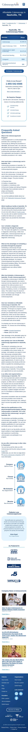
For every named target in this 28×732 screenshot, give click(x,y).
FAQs (3, 688)
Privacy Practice (22, 727)
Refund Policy (5, 727)
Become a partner (19, 682)
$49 (23, 64)
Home (3, 23)
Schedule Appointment (15, 330)
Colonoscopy (21, 23)
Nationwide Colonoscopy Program (17, 198)
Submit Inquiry (5, 704)
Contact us (4, 691)
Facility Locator (21, 212)
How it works (5, 679)
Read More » (6, 614)
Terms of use (13, 727)
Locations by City (11, 23)
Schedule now (5, 682)
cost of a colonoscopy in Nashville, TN (13, 455)
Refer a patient (5, 698)
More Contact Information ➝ (14, 91)
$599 (23, 59)
